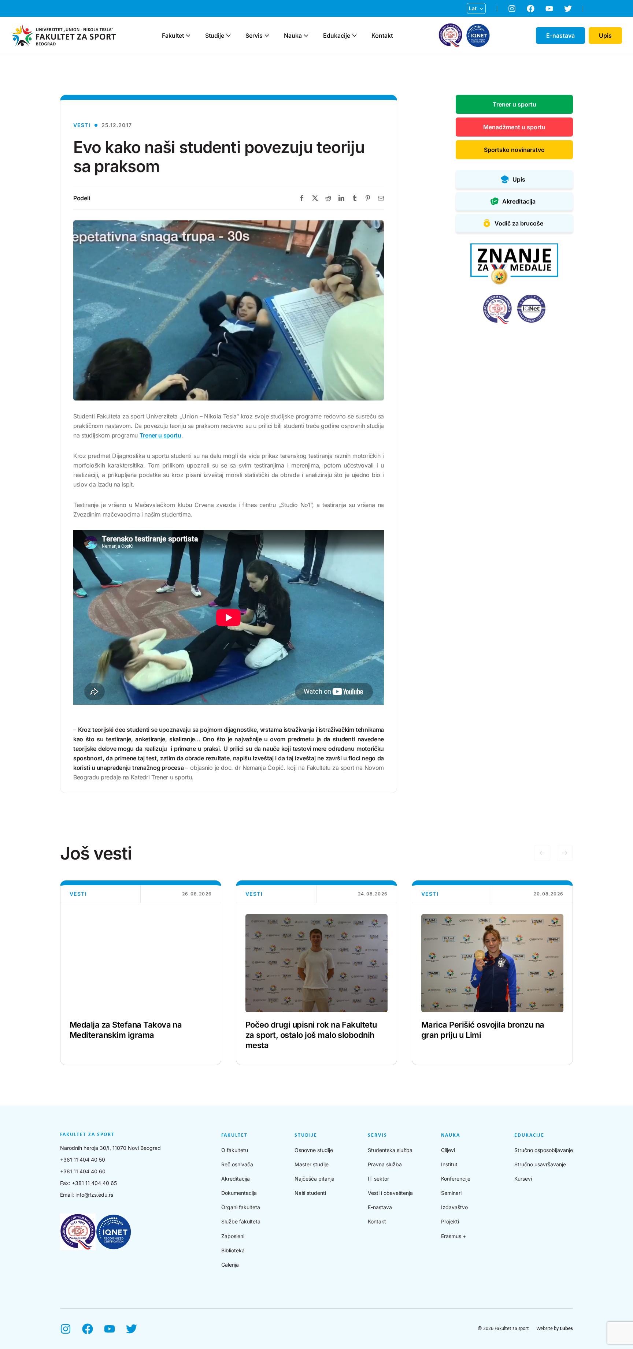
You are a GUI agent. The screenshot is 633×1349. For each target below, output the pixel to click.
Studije (214, 35)
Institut (449, 1164)
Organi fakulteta (240, 1207)
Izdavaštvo (454, 1207)
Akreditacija (235, 1178)
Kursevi (523, 1178)
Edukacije (336, 35)
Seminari (451, 1193)
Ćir (472, 20)
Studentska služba (390, 1150)
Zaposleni (232, 1236)
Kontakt (382, 35)
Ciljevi (448, 1150)
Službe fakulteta (240, 1221)
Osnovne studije (314, 1150)
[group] (140, 972)
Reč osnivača (237, 1164)
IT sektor (378, 1178)
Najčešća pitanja (314, 1178)
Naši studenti (310, 1193)
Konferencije (455, 1178)
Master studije (312, 1164)
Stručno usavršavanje (540, 1164)
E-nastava (380, 1207)
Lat (473, 8)
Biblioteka (233, 1250)
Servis (254, 35)
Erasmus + (453, 1236)
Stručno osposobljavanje (543, 1150)
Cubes (566, 1328)
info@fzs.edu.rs (94, 1195)
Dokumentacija (239, 1193)
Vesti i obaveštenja (390, 1193)
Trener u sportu (160, 435)
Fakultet (173, 35)
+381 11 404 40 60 (83, 1171)
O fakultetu (234, 1150)
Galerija (230, 1265)
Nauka (293, 35)
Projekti (450, 1221)
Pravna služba (385, 1164)
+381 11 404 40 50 (82, 1159)
